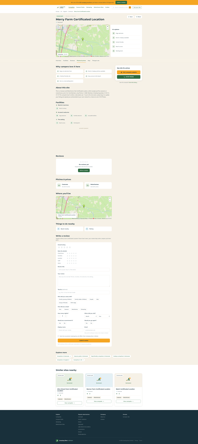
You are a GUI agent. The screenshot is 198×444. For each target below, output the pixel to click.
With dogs (73, 302)
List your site (137, 7)
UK (61, 11)
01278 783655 (130, 77)
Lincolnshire (81, 429)
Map (89, 60)
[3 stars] (64, 247)
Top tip (62, 289)
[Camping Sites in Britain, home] (61, 7)
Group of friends (63, 302)
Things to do (95, 60)
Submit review (83, 340)
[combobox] (121, 7)
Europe (57, 11)
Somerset (70, 11)
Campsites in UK (77, 359)
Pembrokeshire (82, 434)
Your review (61, 273)
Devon (79, 422)
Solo (97, 299)
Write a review (84, 170)
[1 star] (59, 247)
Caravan (66, 309)
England (65, 11)
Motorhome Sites (98, 7)
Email (86, 327)
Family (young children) (65, 299)
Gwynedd (80, 424)
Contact (102, 419)
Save (131, 16)
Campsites (71, 7)
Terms (140, 440)
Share (139, 16)
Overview (58, 60)
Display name (62, 327)
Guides (107, 7)
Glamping (89, 7)
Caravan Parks (80, 7)
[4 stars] (67, 247)
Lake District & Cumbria (84, 427)
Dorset (80, 432)
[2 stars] (61, 247)
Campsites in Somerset (63, 356)
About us (103, 417)
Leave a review (121, 2)
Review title (61, 266)
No (64, 323)
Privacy (136, 440)
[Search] (130, 7)
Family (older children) (81, 299)
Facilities (65, 60)
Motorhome (75, 309)
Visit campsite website (130, 72)
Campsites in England (63, 359)
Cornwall (80, 417)
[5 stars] (70, 247)
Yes (60, 323)
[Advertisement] (84, 140)
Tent (60, 309)
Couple (91, 299)
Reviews (72, 60)
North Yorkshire (82, 419)
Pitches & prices (81, 60)
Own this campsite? (128, 82)
